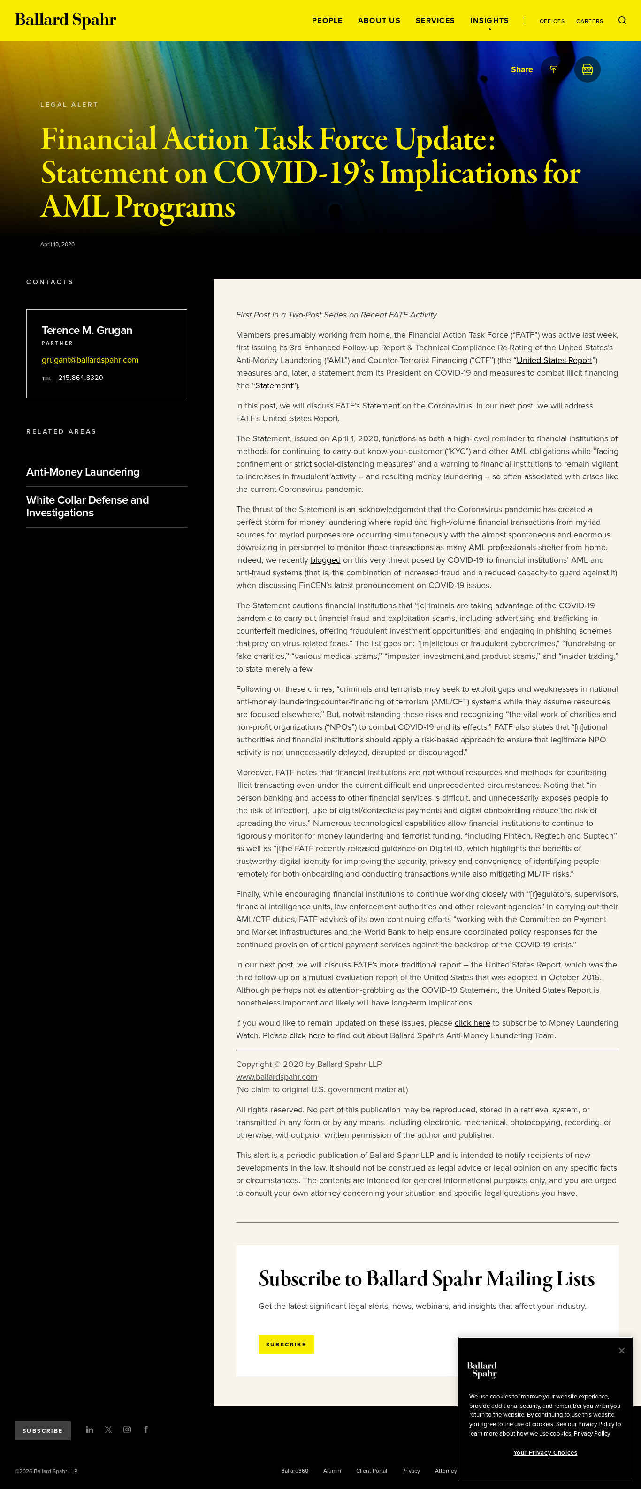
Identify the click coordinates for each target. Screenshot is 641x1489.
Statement (274, 385)
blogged (326, 560)
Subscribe (43, 1431)
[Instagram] (127, 1429)
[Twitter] (108, 1429)
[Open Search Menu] (622, 20)
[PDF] (587, 69)
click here (472, 1023)
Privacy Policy (592, 1433)
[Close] (621, 1350)
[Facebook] (145, 1429)
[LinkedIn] (89, 1429)
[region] (545, 1409)
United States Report (554, 360)
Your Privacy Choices (545, 1453)
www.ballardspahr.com (277, 1077)
